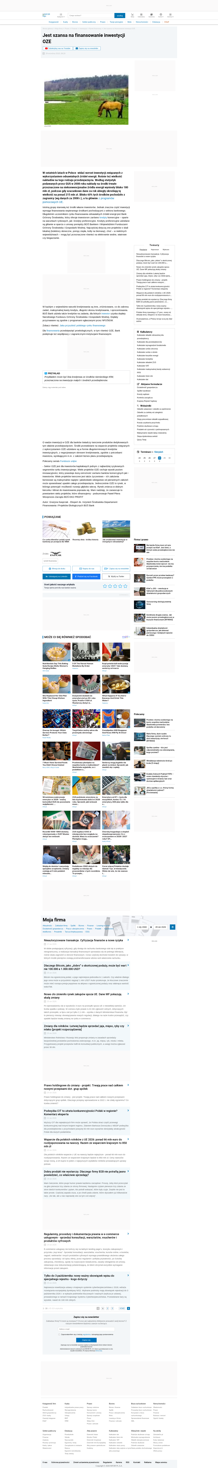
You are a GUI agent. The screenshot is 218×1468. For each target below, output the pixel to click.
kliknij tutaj (99, 1351)
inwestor (106, 313)
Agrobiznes (108, 929)
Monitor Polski (92, 1437)
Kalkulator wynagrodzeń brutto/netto (151, 345)
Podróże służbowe (137, 1443)
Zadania (45, 1440)
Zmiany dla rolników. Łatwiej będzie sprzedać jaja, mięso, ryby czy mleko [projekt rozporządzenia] (154, 275)
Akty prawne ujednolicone (96, 1445)
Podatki (98, 929)
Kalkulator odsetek (115, 1443)
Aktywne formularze (151, 384)
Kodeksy (90, 1448)
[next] (128, 1308)
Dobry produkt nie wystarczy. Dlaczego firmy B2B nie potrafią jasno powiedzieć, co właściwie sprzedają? (154, 300)
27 (155, 458)
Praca (89, 1418)
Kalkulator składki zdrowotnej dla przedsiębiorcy (150, 336)
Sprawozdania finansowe (140, 1418)
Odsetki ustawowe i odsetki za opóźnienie (154, 409)
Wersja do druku (58, 569)
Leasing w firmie (103, 926)
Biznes (75, 22)
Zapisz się (86, 1340)
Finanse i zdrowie (115, 1421)
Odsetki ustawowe (137, 1445)
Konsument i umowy (94, 1413)
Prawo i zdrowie (92, 1424)
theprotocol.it (158, 1448)
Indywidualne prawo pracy (74, 1407)
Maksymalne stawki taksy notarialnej (151, 433)
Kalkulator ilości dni (145, 376)
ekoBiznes (47, 932)
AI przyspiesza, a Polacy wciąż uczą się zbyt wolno (154, 320)
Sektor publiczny (89, 22)
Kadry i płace (47, 1445)
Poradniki (58, 932)
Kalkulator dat (142, 379)
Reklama (147, 1462)
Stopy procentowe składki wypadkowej (152, 419)
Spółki (73, 926)
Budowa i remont (159, 1415)
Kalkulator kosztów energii (147, 356)
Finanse (74, 28)
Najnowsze (155, 249)
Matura (67, 1448)
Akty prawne (92, 1431)
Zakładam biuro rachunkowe (141, 1407)
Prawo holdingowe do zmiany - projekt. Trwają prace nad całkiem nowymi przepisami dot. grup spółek (152, 281)
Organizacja (47, 1434)
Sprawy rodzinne (93, 1407)
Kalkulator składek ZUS (146, 362)
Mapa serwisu (161, 1462)
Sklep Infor (91, 1421)
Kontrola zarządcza (145, 398)
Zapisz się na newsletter (119, 569)
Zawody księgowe (49, 1418)
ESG (87, 932)
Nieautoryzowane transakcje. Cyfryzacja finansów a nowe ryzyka (152, 255)
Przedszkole (69, 1434)
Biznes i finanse (114, 1407)
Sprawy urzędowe (93, 1415)
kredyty (103, 217)
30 (169, 458)
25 (145, 458)
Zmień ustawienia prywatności (86, 1462)
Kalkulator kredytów (145, 359)
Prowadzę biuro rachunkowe (141, 1410)
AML (132, 1421)
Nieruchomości (142, 22)
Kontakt (136, 1462)
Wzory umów (158, 1443)
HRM (66, 1421)
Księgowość (54, 22)
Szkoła (67, 1437)
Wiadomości (157, 1407)
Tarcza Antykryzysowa (74, 932)
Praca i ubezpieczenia (75, 929)
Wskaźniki (145, 405)
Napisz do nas (88, 569)
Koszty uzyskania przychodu (148, 423)
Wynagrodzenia (70, 1410)
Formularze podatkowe (161, 1445)
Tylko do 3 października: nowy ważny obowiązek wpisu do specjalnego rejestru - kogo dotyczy (153, 307)
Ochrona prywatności (60, 1462)
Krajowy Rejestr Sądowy (147, 401)
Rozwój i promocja (49, 1443)
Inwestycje (83, 28)
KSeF (167, 22)
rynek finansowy (50, 561)
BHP (66, 1418)
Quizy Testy (141, 440)
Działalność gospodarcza (147, 387)
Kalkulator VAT (143, 366)
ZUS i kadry (47, 1415)
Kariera (119, 1462)
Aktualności (47, 926)
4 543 (122, 1308)
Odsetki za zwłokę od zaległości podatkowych (150, 414)
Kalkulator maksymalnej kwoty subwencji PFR (153, 371)
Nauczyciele (69, 1440)
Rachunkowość (48, 1410)
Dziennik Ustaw (92, 1434)
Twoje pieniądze (116, 22)
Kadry (65, 22)
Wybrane (166, 249)
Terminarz (146, 451)
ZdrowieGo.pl (158, 1434)
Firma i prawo (141, 539)
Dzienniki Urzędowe (94, 1440)
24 (140, 458)
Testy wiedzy (69, 1453)
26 (150, 458)
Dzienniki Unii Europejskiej (96, 1443)
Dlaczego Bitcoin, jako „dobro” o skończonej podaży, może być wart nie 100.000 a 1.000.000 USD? (154, 262)
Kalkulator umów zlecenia (147, 349)
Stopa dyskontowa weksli (147, 436)
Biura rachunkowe (138, 1404)
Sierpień (158, 451)
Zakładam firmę (61, 926)
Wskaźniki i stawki (138, 1431)
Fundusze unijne (68, 461)
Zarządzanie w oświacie (73, 1445)
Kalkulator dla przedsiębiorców (149, 342)
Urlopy (67, 1415)
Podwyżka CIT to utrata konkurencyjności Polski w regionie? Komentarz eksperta (153, 287)
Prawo (102, 22)
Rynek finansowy (95, 28)
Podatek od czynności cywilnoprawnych (153, 429)
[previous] (98, 1308)
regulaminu (87, 1334)
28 (160, 458)
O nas (45, 1462)
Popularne (143, 249)
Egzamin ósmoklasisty (73, 1451)
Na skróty (157, 1431)
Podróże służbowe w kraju (147, 426)
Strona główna (48, 28)
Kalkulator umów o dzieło (147, 352)
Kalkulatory (146, 331)
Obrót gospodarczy (49, 1413)
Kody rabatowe (158, 1440)
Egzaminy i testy (70, 1443)
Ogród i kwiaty (158, 1418)
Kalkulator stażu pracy (117, 1445)
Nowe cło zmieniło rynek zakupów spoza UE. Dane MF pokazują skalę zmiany (152, 268)
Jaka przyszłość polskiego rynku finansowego (82, 325)
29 (165, 458)
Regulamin (107, 1462)
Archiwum (156, 1437)
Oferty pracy (157, 1451)
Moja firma (59, 28)
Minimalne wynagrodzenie (140, 1437)
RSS (127, 1462)
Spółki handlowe (144, 391)
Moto (129, 22)
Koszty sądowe (143, 394)
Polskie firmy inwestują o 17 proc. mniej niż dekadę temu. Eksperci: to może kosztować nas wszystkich (153, 313)
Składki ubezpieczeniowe (140, 1440)
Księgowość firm (49, 1404)
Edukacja (156, 22)
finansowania (53, 330)
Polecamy (139, 714)
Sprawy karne (92, 1410)
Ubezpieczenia (70, 1413)
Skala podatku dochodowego (141, 1448)
